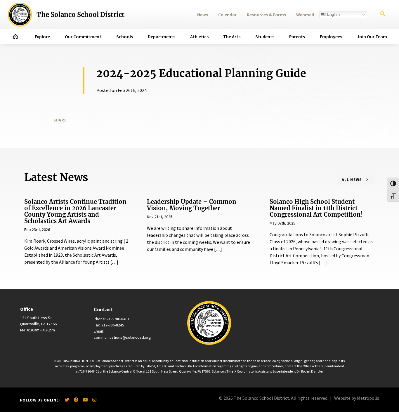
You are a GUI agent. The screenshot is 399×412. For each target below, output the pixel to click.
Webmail (305, 15)
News (202, 15)
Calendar (227, 15)
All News (352, 179)
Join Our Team (372, 36)
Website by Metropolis (356, 398)
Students (264, 36)
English (333, 14)
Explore (42, 36)
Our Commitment (83, 36)
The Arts (231, 36)
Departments (161, 36)
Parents (297, 36)
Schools (124, 36)
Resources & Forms (266, 15)
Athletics (199, 36)
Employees (331, 36)
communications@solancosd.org (122, 337)
